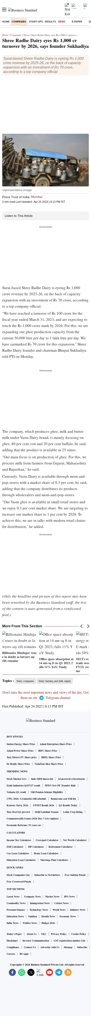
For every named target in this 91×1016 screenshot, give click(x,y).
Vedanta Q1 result (16, 792)
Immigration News (40, 903)
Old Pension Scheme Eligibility (47, 792)
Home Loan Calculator (46, 853)
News (61, 21)
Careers (11, 953)
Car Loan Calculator (18, 853)
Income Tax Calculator (19, 840)
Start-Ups (36, 21)
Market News (52, 896)
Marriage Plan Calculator (54, 860)
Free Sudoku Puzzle (75, 875)
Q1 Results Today (68, 805)
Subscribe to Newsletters (47, 875)
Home (5, 21)
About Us (31, 934)
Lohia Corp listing (73, 812)
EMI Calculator (15, 846)
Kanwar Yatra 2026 (17, 805)
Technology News (39, 909)
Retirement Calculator (61, 846)
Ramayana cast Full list (63, 798)
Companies (19, 21)
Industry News (77, 909)
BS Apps (24, 953)
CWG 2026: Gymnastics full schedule (26, 798)
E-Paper (77, 21)
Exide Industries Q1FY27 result (23, 785)
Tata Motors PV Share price (22, 757)
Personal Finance (16, 909)
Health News (48, 916)
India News (12, 923)
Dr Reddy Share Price (18, 763)
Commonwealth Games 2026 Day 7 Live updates (33, 818)
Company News (32, 896)
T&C (43, 934)
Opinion (32, 916)
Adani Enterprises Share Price (56, 744)
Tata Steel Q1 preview (18, 812)
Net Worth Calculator (75, 840)
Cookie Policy (78, 934)
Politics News (30, 923)
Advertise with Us (49, 947)
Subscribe (82, 947)
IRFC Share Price (47, 750)
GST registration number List (69, 940)
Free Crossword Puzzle (19, 881)
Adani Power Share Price (20, 750)
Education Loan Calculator (21, 860)
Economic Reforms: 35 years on (24, 825)
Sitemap (68, 947)
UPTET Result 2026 (43, 805)
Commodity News (16, 903)
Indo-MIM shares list (42, 778)
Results (50, 21)
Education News (15, 916)
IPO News (69, 896)
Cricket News (61, 903)
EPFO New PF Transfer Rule (60, 785)
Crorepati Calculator (47, 840)
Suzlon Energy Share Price (21, 744)
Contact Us (30, 947)
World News (59, 909)
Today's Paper (14, 934)
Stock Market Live (17, 778)
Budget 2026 (48, 923)
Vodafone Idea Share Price (49, 763)
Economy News (68, 916)
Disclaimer (12, 940)
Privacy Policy (59, 934)
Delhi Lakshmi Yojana (47, 812)
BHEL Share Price (51, 757)
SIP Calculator (36, 846)
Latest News (13, 896)
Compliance (13, 947)
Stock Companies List (18, 875)
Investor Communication (36, 940)
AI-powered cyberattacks (71, 778)
